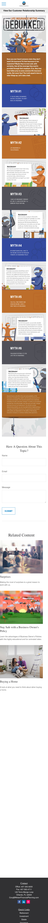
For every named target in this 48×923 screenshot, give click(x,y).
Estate (24, 919)
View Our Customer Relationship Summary (24, 10)
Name (4, 455)
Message (6, 487)
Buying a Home (9, 681)
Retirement (24, 913)
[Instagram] (28, 901)
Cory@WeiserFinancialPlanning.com (24, 897)
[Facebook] (19, 901)
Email (4, 471)
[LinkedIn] (23, 901)
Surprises (5, 576)
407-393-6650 (27, 886)
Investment (24, 916)
